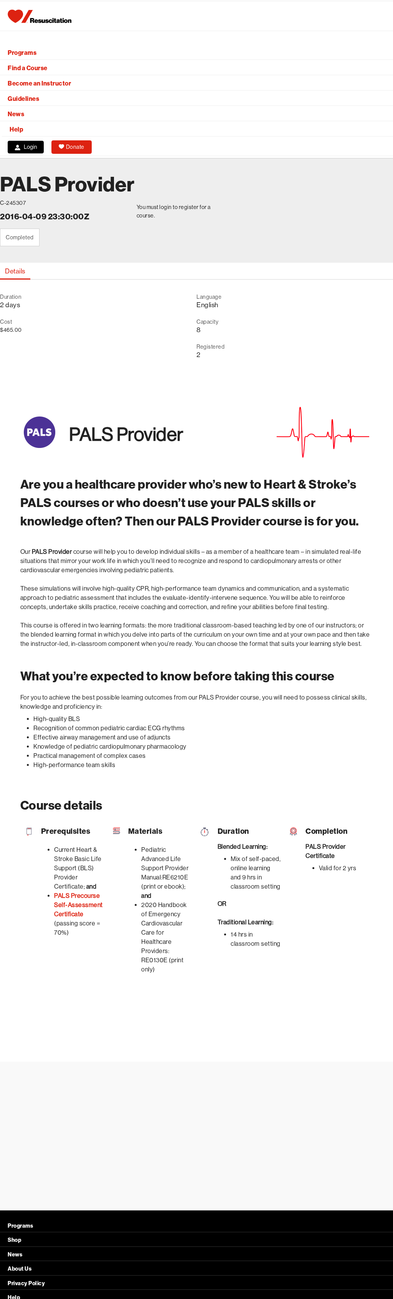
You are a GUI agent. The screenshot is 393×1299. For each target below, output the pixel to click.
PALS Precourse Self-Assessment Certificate (78, 905)
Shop (14, 1240)
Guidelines (23, 98)
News (16, 114)
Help (16, 129)
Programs (22, 52)
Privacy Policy (26, 1283)
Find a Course (28, 68)
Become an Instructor (39, 83)
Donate (75, 147)
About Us (19, 1269)
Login (30, 147)
